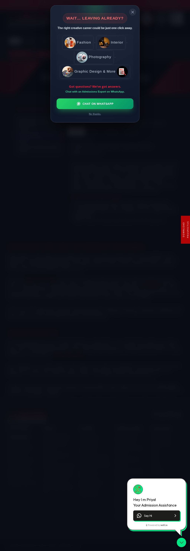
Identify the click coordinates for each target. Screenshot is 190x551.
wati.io (163, 525)
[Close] (132, 12)
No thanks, (95, 114)
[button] (156, 515)
